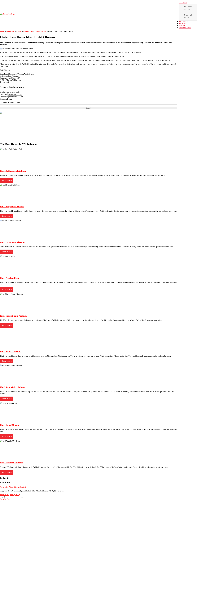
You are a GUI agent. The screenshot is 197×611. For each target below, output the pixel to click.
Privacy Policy (15, 495)
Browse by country (188, 8)
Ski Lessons (183, 21)
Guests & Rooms (6, 99)
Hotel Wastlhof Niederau (11, 462)
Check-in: (3, 94)
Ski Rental (183, 23)
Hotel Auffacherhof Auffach (13, 171)
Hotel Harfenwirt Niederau (12, 242)
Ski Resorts (183, 3)
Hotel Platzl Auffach (9, 278)
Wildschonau (28, 31)
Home (2, 31)
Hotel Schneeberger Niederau (13, 316)
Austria (18, 31)
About (11, 487)
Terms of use (4, 495)
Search (88, 108)
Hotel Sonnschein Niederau (12, 387)
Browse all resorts (188, 16)
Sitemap (17, 487)
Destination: (4, 92)
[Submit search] (22, 497)
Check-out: (4, 97)
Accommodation (185, 28)
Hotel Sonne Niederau (10, 351)
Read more (7, 180)
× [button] (0, 501)
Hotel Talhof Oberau (9, 425)
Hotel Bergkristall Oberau (12, 206)
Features (182, 26)
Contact (23, 487)
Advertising (4, 487)
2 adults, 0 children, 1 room (11, 102)
